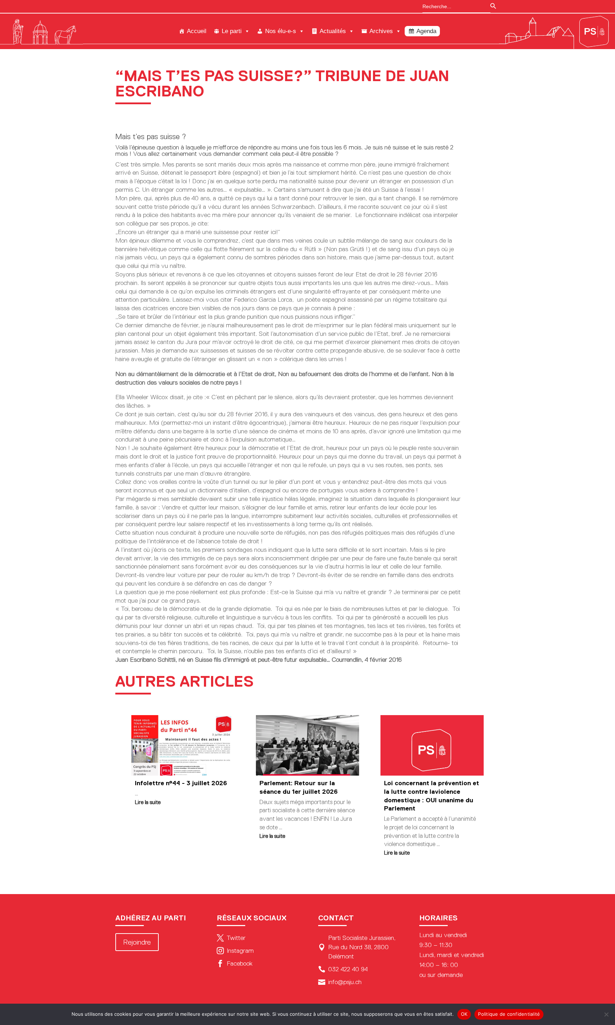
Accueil (196, 31)
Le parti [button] (232, 31)
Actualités (333, 31)
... (136, 793)
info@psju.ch (340, 982)
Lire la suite (148, 802)
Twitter (231, 937)
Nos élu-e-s (280, 31)
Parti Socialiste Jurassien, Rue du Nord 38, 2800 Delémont (356, 947)
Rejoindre (137, 942)
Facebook (234, 963)
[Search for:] (453, 6)
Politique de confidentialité (509, 1014)
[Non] (606, 1014)
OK (464, 1014)
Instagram (235, 950)
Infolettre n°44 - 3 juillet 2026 (181, 783)
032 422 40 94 (343, 969)
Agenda (426, 31)
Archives (381, 31)
